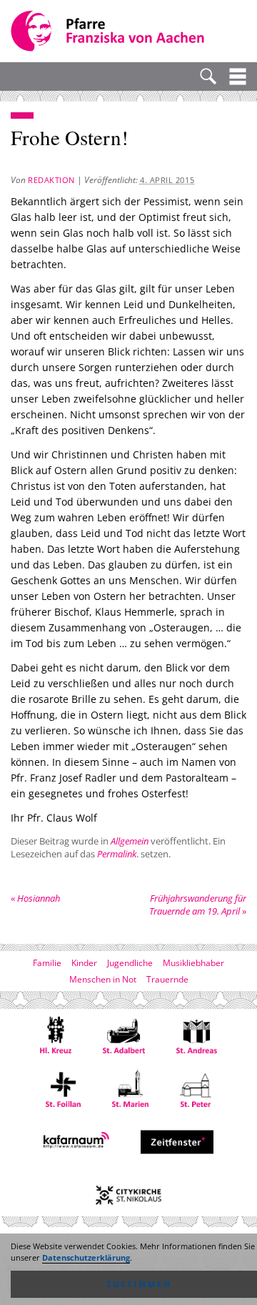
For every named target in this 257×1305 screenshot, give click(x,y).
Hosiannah (35, 898)
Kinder (84, 963)
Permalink (116, 853)
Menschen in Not (102, 979)
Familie (47, 963)
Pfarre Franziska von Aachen (109, 31)
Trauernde (167, 979)
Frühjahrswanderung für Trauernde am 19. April (197, 904)
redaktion (51, 179)
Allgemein (129, 840)
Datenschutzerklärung (86, 1258)
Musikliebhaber (193, 963)
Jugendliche (130, 963)
